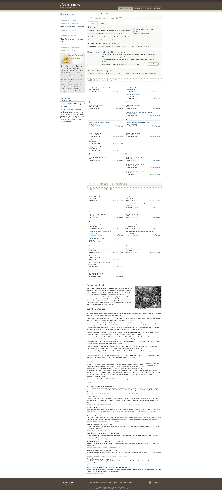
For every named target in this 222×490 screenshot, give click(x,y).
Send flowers (90, 315)
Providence (99, 73)
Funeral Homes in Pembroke (69, 18)
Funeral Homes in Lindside (68, 20)
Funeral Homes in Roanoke (68, 30)
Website (139, 64)
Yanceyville (152, 73)
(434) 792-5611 (131, 64)
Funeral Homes (125, 8)
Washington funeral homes (109, 482)
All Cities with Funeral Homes (104, 484)
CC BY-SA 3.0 (146, 33)
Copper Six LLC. (110, 487)
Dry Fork (125, 73)
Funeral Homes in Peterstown (69, 23)
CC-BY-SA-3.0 (144, 308)
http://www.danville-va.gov (121, 379)
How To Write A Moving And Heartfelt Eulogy (72, 105)
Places (102, 23)
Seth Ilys (139, 308)
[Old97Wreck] (148, 287)
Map (93, 23)
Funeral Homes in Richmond (69, 45)
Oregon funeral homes (125, 482)
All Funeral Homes (120, 484)
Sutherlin (145, 73)
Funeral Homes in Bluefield (68, 33)
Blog (149, 8)
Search (157, 8)
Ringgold (91, 73)
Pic (134, 33)
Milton (131, 73)
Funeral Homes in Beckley (68, 35)
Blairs (112, 73)
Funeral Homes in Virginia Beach (70, 47)
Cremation (139, 8)
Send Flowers (119, 91)
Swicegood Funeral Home (113, 52)
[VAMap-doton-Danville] (153, 363)
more (76, 121)
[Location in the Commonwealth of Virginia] (147, 29)
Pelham (118, 73)
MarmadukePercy (139, 33)
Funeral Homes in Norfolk (68, 50)
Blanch (106, 73)
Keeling (137, 73)
